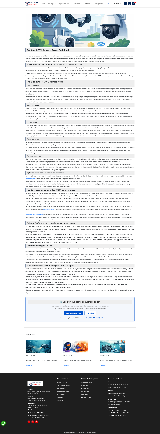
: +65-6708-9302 (39, 415)
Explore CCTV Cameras (74, 313)
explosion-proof (31, 179)
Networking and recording (34, 215)
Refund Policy (61, 388)
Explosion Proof (86, 397)
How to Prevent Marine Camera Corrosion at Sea (116, 360)
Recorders (84, 394)
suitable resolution (49, 209)
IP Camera (84, 385)
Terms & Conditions (63, 385)
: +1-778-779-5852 (37, 413)
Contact (60, 400)
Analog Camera (86, 382)
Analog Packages (63, 391)
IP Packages (61, 394)
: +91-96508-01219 (37, 418)
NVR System (85, 391)
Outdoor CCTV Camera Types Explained (48, 50)
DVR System (85, 388)
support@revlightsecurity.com (36, 400)
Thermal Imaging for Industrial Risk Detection (77, 360)
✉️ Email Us (90, 313)
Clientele (60, 397)
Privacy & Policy (62, 382)
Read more (29, 366)
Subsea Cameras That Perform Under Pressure (41, 360)
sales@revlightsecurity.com (94, 318)
